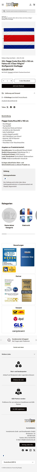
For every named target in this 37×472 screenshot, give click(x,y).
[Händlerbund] (8, 287)
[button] (34, 5)
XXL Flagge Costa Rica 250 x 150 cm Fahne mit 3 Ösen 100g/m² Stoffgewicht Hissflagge (17, 18)
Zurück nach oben (18, 347)
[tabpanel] (18, 131)
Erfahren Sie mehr (18, 380)
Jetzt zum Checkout (18, 86)
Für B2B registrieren (18, 409)
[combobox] (18, 11)
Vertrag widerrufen (27, 444)
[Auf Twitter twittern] (7, 107)
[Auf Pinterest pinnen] (14, 107)
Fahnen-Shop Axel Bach (8, 58)
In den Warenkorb (25, 81)
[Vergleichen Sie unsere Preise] (8, 283)
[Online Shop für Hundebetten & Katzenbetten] (11, 296)
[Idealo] (15, 287)
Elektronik (26, 225)
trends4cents (9, 467)
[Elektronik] (26, 215)
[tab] (6, 116)
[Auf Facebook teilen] (11, 107)
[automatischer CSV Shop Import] (11, 293)
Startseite (4, 16)
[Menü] (3, 5)
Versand (10, 72)
